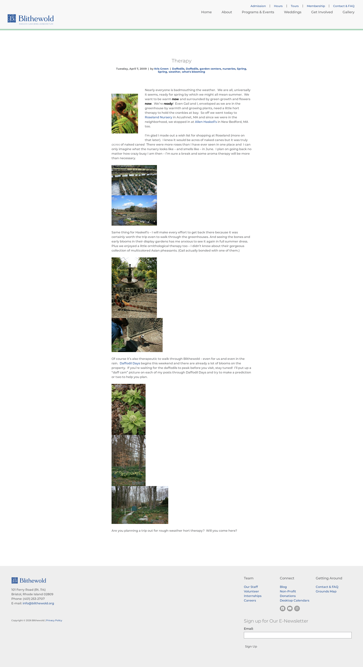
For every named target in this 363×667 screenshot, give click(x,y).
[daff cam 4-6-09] (181, 505)
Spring (241, 68)
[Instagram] (297, 608)
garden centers (210, 68)
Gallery (348, 12)
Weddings (292, 12)
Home (206, 12)
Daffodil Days (130, 363)
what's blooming (193, 71)
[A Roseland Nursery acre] (181, 210)
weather (174, 71)
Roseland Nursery (158, 117)
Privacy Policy (54, 620)
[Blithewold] (31, 19)
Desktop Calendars (294, 600)
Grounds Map (326, 591)
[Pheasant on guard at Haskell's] (181, 303)
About (227, 12)
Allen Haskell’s (206, 122)
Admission (258, 6)
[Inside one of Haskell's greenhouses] (181, 272)
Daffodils (178, 68)
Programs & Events (258, 12)
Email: (248, 628)
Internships (252, 596)
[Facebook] (282, 608)
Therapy (182, 61)
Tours (295, 6)
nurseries (229, 68)
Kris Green (161, 68)
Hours (278, 6)
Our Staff (251, 587)
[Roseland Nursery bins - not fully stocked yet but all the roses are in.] (181, 180)
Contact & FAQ (343, 6)
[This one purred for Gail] (181, 335)
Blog (283, 587)
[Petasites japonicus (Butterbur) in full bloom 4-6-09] (181, 409)
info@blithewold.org (38, 603)
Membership (316, 6)
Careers (250, 600)
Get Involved (322, 12)
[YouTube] (290, 608)
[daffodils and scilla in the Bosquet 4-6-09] (181, 460)
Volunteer (251, 591)
